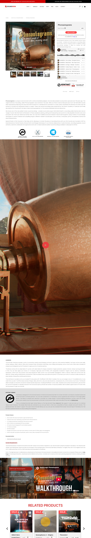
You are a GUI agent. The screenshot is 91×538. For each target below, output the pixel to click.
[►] (45, 248)
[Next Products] (83, 528)
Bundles (35, 6)
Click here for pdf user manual (14, 439)
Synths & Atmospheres (17, 17)
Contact (63, 6)
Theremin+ (64, 535)
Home (7, 17)
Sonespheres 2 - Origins (44, 535)
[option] (30, 46)
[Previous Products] (7, 528)
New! (47, 6)
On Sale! (42, 6)
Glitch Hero (16, 535)
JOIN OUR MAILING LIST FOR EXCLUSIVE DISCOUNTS (23, 1)
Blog (57, 6)
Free (52, 6)
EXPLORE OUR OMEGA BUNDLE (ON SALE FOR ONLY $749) (68, 1)
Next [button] (52, 46)
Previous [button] (8, 46)
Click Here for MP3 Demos (71, 80)
